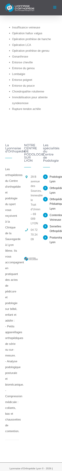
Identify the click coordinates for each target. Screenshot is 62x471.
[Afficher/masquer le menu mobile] (55, 7)
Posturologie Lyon (53, 240)
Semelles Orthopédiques (53, 229)
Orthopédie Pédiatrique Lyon (53, 204)
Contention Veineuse (53, 217)
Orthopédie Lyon (53, 190)
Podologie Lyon (53, 179)
